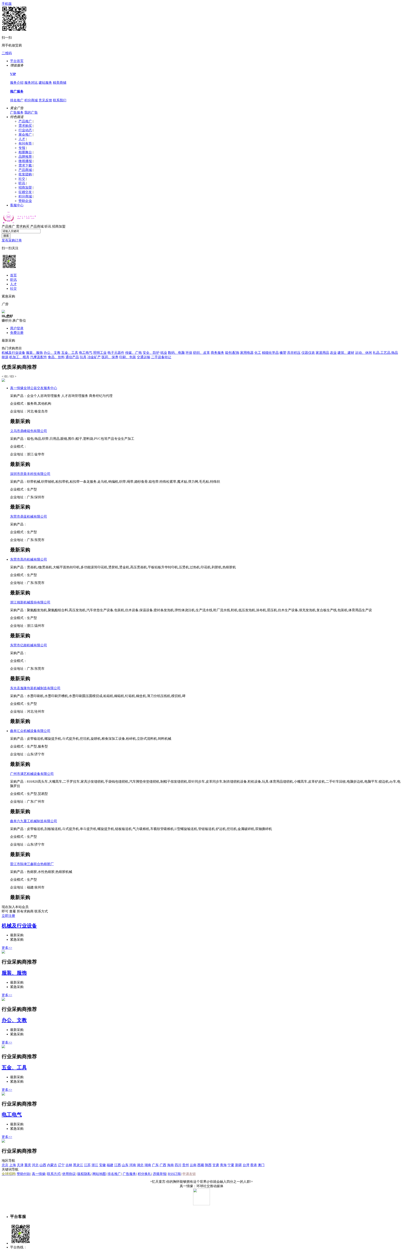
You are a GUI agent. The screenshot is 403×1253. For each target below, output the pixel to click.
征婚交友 (25, 192)
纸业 (163, 352)
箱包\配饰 (232, 352)
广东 (155, 1165)
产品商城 (25, 170)
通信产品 (72, 357)
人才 (21, 139)
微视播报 (25, 161)
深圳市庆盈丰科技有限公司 (30, 474)
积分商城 (31, 100)
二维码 (7, 53)
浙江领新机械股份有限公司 (30, 602)
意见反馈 (45, 100)
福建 (110, 1165)
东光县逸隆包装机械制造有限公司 (35, 688)
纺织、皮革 (201, 352)
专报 (21, 148)
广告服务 (17, 112)
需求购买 (25, 125)
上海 (12, 1165)
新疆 (238, 1165)
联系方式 (53, 1174)
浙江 (95, 1165)
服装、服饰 (34, 352)
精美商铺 (59, 82)
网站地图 (99, 1174)
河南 (132, 1165)
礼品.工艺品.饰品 (385, 352)
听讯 (21, 183)
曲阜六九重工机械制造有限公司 (33, 821)
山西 (42, 1165)
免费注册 (17, 332)
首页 (13, 275)
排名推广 (17, 100)
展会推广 (25, 134)
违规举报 (159, 1174)
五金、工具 (69, 352)
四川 (178, 1165)
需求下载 (25, 165)
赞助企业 (25, 201)
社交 (21, 178)
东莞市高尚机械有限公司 (28, 559)
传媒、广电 (133, 352)
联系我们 (59, 100)
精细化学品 (270, 352)
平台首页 (17, 61)
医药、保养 (110, 357)
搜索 (6, 235)
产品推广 (25, 121)
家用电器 (247, 352)
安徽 (102, 1165)
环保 (189, 352)
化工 (257, 352)
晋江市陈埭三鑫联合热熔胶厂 (32, 864)
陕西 (208, 1165)
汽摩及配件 (38, 357)
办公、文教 (52, 352)
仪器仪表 (308, 352)
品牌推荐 (25, 156)
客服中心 (17, 205)
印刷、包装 (127, 357)
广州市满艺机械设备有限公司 (32, 774)
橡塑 (283, 352)
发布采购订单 (12, 240)
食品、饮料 (56, 357)
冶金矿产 (94, 357)
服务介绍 (17, 82)
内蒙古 (52, 1165)
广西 (163, 1165)
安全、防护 (151, 352)
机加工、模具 (19, 357)
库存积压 (294, 352)
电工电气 (85, 352)
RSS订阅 (174, 1174)
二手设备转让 (161, 357)
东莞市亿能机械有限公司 (28, 645)
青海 (223, 1165)
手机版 (7, 3)
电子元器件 (115, 352)
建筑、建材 (346, 352)
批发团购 (25, 174)
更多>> (7, 947)
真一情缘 (38, 1174)
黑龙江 (78, 1165)
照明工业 (100, 352)
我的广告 (31, 112)
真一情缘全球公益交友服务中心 (33, 388)
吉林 (68, 1165)
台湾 (246, 1165)
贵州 (185, 1165)
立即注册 (8, 916)
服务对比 (31, 82)
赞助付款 (23, 1174)
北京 (5, 1165)
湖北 (140, 1165)
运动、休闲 (363, 352)
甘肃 (215, 1165)
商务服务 (217, 352)
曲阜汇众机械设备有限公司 (30, 731)
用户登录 (17, 328)
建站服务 (45, 82)
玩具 (83, 357)
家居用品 (322, 352)
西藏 (200, 1165)
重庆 (27, 1165)
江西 (117, 1165)
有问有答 (25, 143)
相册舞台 (25, 152)
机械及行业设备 (13, 352)
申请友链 (189, 1174)
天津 (20, 1165)
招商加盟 (25, 187)
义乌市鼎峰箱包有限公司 (28, 431)
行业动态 (25, 130)
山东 (125, 1165)
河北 (35, 1165)
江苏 (87, 1165)
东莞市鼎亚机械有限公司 (28, 516)
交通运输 (143, 357)
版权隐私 (84, 1174)
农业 (333, 352)
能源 (5, 357)
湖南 (147, 1165)
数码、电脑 (176, 352)
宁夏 (231, 1165)
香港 (253, 1165)
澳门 (261, 1165)
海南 (170, 1165)
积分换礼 (144, 1174)
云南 (193, 1165)
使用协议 (69, 1174)
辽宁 (61, 1165)
